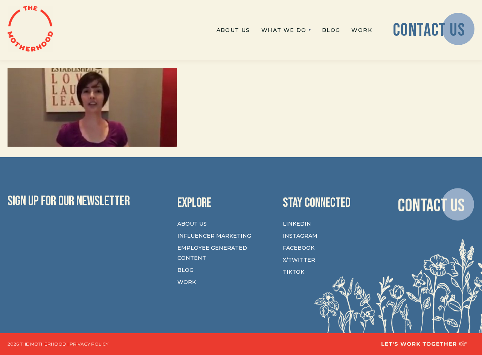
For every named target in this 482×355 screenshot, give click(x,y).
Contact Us (431, 205)
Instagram (300, 235)
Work (186, 282)
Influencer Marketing (214, 235)
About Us (192, 223)
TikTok (293, 272)
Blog (185, 270)
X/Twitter (299, 259)
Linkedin (297, 223)
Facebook (298, 247)
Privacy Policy (89, 344)
